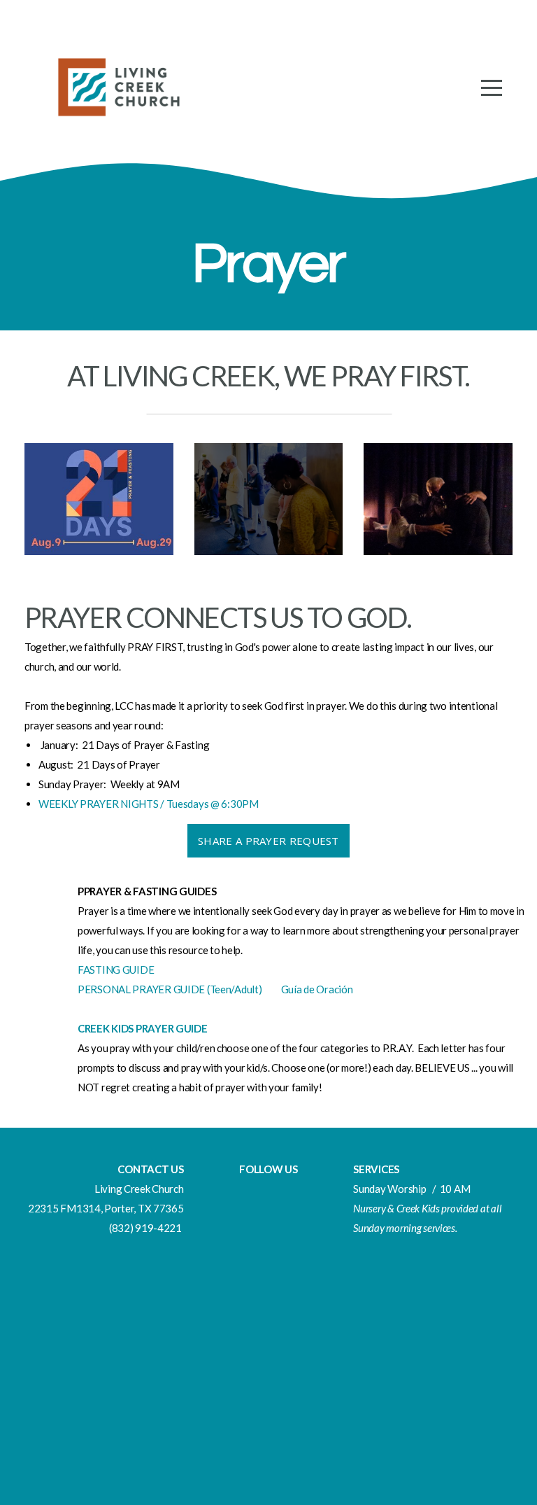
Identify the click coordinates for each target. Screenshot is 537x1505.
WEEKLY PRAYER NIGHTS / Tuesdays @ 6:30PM (148, 803)
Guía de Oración (317, 989)
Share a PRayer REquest (268, 841)
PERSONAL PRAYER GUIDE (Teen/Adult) (171, 989)
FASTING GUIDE (116, 969)
